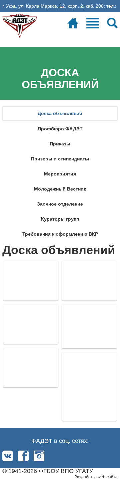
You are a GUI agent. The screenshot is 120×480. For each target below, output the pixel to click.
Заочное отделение (60, 204)
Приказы (60, 143)
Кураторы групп (60, 219)
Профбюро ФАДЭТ (60, 128)
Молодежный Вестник (60, 189)
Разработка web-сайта (96, 477)
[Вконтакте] (7, 456)
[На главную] (19, 24)
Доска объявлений (60, 113)
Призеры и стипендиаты (60, 158)
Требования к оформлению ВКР (60, 234)
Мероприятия (60, 173)
